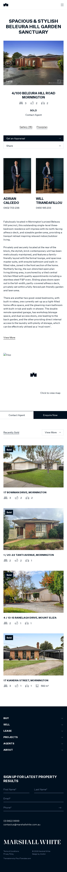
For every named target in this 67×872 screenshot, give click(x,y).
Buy (6, 718)
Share (9, 145)
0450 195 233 (43, 207)
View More (9, 337)
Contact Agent (17, 415)
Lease (7, 731)
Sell (6, 724)
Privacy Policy (8, 854)
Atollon (43, 854)
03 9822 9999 (11, 820)
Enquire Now (50, 415)
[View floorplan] (59, 81)
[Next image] (59, 63)
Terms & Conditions (11, 851)
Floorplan (42, 126)
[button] (33, 375)
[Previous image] (8, 63)
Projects (10, 737)
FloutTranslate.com (23, 858)
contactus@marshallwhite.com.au (21, 824)
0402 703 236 (11, 207)
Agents (8, 743)
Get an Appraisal (15, 138)
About (8, 750)
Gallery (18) (26, 126)
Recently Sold (11, 432)
